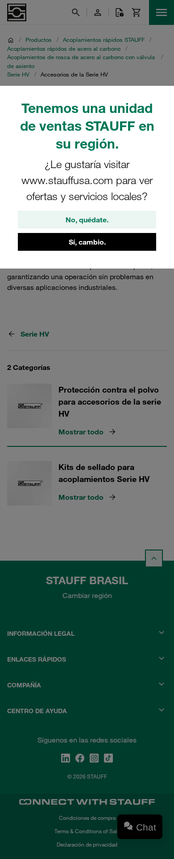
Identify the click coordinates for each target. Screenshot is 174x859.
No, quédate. (87, 219)
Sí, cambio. (87, 241)
